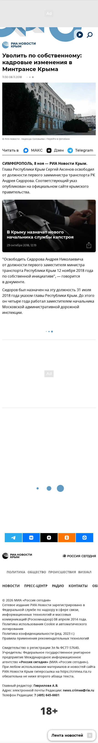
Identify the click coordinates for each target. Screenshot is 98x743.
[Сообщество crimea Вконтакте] (31, 537)
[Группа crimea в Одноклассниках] (66, 537)
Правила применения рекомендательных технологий (45, 638)
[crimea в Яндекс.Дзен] (49, 537)
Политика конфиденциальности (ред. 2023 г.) (38, 634)
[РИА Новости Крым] (18, 45)
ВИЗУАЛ (84, 572)
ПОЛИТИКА (16, 572)
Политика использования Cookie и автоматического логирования (44, 627)
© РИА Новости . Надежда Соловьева (23, 139)
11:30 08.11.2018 (12, 77)
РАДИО (58, 586)
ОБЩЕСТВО (37, 572)
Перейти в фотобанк (58, 139)
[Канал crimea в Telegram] (13, 537)
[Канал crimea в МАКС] (84, 537)
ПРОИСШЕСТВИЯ (62, 572)
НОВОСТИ (11, 586)
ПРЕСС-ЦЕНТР (35, 586)
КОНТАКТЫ (78, 586)
